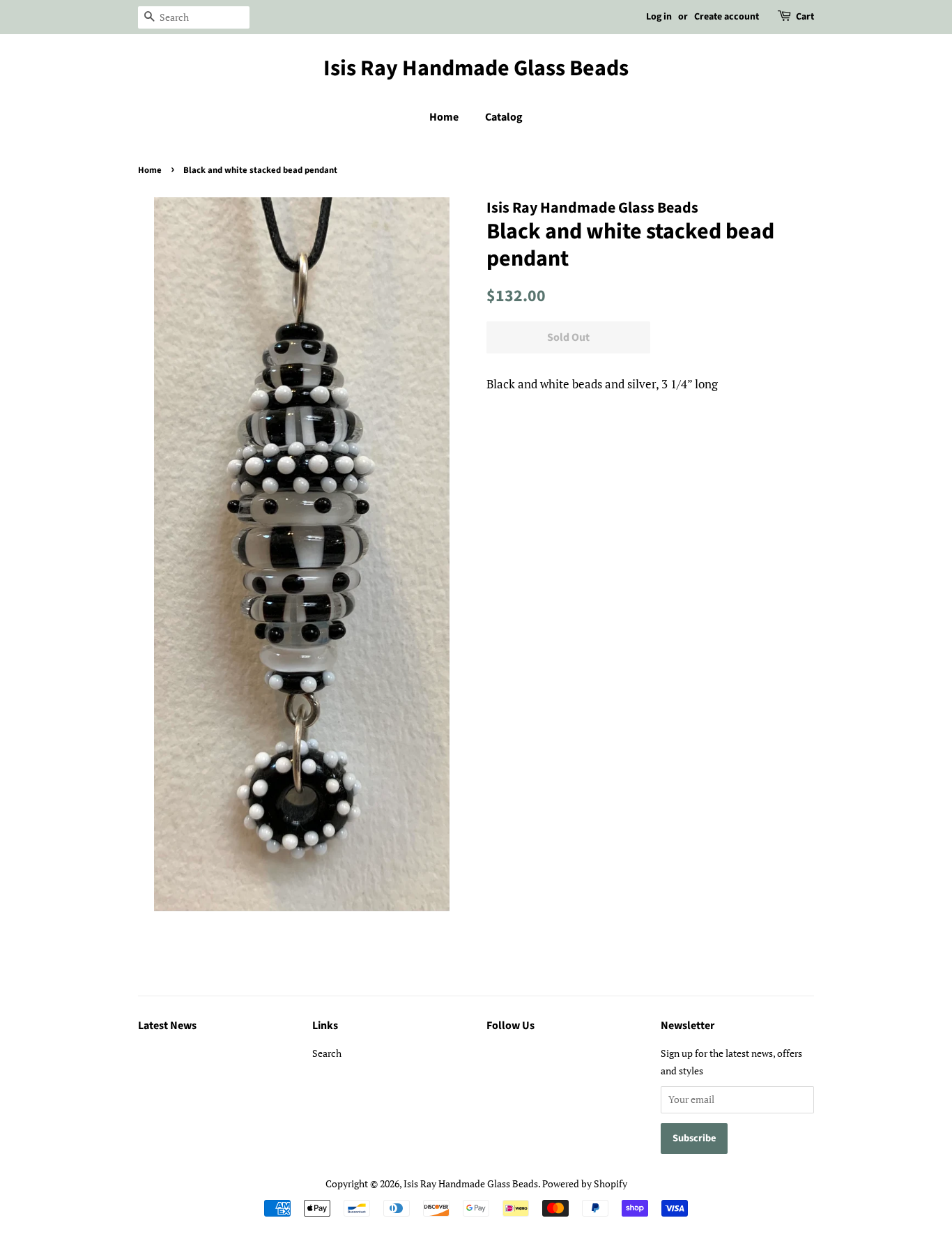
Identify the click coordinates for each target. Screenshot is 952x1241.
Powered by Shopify (584, 1183)
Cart (805, 17)
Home (444, 117)
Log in (659, 17)
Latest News (167, 1025)
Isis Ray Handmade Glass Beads (476, 68)
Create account (726, 17)
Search (326, 1053)
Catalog (504, 117)
